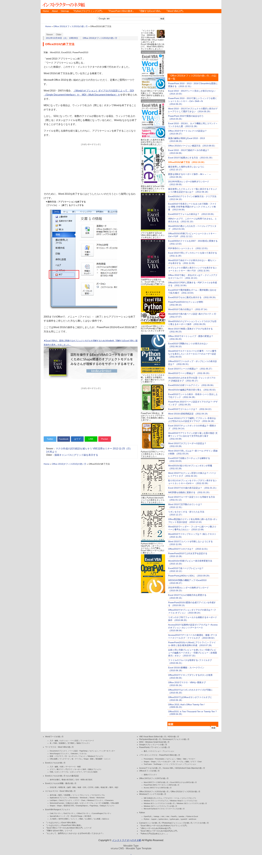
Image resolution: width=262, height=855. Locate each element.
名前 (62, 766)
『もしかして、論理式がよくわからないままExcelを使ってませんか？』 (74, 833)
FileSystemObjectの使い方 (150, 739)
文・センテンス (71, 756)
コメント (74, 819)
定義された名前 (72, 803)
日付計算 (53, 787)
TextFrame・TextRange (152, 764)
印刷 (55, 743)
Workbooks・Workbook (78, 798)
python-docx (163, 819)
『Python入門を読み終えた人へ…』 (154, 834)
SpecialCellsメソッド (57, 816)
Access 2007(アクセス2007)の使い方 (158, 788)
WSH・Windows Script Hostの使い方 (154, 742)
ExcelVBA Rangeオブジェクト (57, 810)
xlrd (162, 816)
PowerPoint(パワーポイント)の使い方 (154, 747)
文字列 (90, 787)
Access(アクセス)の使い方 (150, 768)
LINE (91, 439)
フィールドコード (87, 740)
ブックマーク (65, 759)
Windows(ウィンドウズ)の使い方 (152, 794)
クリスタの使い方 (201, 823)
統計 (116, 787)
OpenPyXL (148, 816)
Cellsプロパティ (56, 813)
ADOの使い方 (173, 737)
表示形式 (87, 816)
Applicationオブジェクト (59, 798)
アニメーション (190, 764)
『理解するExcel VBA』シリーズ (58, 831)
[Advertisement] (91, 167)
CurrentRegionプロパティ (101, 813)
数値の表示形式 (68, 780)
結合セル (105, 819)
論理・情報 (71, 787)
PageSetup (94, 806)
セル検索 (97, 819)
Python (142, 813)
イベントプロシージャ (81, 795)
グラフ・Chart (79, 800)
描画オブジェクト (83, 743)
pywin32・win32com (188, 819)
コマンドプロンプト (188, 798)
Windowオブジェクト (96, 756)
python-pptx (174, 819)
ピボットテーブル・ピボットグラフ (68, 772)
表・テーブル (77, 759)
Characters (109, 800)
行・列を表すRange (74, 816)
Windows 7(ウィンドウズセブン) (156, 801)
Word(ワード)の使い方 (54, 737)
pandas (181, 816)
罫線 (81, 819)
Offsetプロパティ (83, 813)
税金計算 (104, 787)
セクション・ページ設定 (69, 740)
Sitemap (65, 11)
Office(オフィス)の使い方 (149, 771)
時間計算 (62, 787)
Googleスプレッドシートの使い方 (153, 745)
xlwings (156, 816)
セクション (94, 751)
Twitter (50, 439)
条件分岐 (53, 795)
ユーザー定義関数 (102, 803)
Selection (74, 753)
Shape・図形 (89, 759)
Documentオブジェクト (58, 751)
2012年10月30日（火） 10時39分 (62, 38)
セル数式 (88, 819)
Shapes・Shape (56, 806)
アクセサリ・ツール (171, 798)
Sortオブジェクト (65, 800)
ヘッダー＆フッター (107, 751)
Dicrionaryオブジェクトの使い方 (176, 739)
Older (58, 34)
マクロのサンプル (98, 795)
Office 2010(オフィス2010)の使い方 (70, 26)
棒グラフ (60, 769)
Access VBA (168, 768)
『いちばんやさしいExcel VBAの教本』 (61, 823)
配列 (60, 795)
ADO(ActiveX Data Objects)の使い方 (190, 768)
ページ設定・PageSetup (78, 751)
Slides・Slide (181, 759)
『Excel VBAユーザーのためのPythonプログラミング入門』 (163, 826)
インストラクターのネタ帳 (63, 4)
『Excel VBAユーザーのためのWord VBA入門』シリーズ (68, 828)
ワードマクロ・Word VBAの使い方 (59, 747)
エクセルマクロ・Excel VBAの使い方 (60, 791)
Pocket (104, 439)
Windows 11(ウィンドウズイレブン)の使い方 (160, 806)
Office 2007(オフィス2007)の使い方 (154, 778)
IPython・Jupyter (150, 819)
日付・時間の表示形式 (84, 780)
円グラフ (69, 769)
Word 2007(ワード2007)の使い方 (156, 782)
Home (46, 11)
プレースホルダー (164, 761)
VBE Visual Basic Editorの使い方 (152, 737)
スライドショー (176, 764)
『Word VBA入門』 (175, 11)
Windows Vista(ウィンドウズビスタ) (183, 801)
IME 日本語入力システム (153, 798)
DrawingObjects (82, 806)
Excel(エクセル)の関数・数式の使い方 (60, 783)
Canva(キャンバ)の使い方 (149, 823)
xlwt (167, 816)
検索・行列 (82, 787)
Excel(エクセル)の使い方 (55, 763)
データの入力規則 (90, 772)
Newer (49, 34)
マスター (192, 759)
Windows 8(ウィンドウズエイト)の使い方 (159, 803)
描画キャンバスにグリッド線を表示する (76, 455)
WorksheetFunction (57, 803)
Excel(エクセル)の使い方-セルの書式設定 (62, 776)
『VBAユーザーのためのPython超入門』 (155, 828)
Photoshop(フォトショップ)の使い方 (177, 823)
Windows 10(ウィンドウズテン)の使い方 (192, 803)
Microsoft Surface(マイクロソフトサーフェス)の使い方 (164, 809)
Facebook (63, 439)
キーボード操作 (80, 769)
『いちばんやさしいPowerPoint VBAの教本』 (63, 825)
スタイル (83, 753)
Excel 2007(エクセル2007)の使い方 (183, 782)
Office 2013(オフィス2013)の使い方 (185, 792)
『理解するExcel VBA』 (150, 11)
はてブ (77, 439)
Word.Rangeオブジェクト (59, 753)
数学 (111, 787)
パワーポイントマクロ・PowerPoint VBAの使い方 (159, 755)
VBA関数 (67, 795)
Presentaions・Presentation (154, 759)
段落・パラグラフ (56, 756)
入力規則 (53, 819)
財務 (97, 787)
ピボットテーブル (86, 803)
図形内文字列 (69, 806)
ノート (166, 764)
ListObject (53, 800)
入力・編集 (54, 740)
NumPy (174, 816)
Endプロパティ (69, 813)
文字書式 (71, 743)
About (55, 11)
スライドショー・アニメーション (161, 751)
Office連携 (53, 759)
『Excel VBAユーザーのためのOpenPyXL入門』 (159, 831)
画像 (187, 761)
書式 (145, 751)
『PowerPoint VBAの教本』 (121, 11)
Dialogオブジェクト (107, 806)
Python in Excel (192, 816)
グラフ (52, 769)
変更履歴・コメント (103, 759)
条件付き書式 (55, 780)
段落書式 (62, 743)
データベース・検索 (73, 766)
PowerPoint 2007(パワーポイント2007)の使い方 (161, 785)
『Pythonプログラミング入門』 (88, 11)
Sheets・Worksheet (97, 798)
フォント (82, 756)
